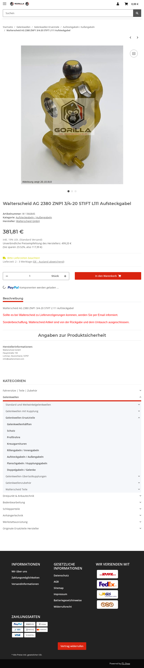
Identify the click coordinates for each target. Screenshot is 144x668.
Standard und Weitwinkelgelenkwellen (28, 404)
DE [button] (106, 4)
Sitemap (59, 588)
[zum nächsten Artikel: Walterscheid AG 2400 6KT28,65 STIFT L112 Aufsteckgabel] (137, 37)
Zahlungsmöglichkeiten (26, 577)
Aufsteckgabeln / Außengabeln (34, 217)
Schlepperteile (11, 509)
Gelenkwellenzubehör (18, 482)
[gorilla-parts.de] (19, 4)
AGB (56, 581)
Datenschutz (61, 575)
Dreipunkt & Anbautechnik (18, 496)
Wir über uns (19, 571)
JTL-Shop (126, 663)
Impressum (60, 594)
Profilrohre (13, 437)
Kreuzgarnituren (17, 443)
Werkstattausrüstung (15, 522)
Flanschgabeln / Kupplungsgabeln (27, 463)
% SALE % (8, 535)
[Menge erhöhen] (65, 276)
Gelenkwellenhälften (19, 424)
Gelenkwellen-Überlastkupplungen (26, 476)
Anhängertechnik (13, 515)
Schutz (11, 430)
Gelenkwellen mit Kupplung (22, 411)
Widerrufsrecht (63, 606)
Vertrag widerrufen (72, 646)
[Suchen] (137, 13)
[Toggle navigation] (4, 2)
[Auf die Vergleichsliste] (134, 53)
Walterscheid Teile (16, 489)
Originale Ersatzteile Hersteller (21, 528)
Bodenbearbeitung (14, 502)
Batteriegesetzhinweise (68, 600)
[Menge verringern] (7, 276)
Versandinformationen (25, 584)
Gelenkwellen (11, 397)
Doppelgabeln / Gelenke (21, 469)
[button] (118, 3)
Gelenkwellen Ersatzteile (20, 417)
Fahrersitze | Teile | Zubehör (20, 390)
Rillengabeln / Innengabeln (23, 450)
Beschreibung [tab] (13, 298)
